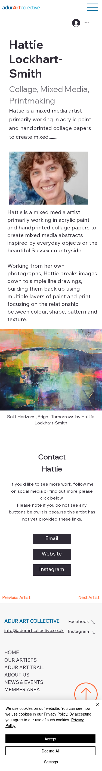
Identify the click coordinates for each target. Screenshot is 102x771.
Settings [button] (51, 761)
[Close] (94, 707)
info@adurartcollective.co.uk (34, 631)
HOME (11, 653)
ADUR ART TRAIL (24, 668)
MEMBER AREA (22, 690)
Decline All (51, 751)
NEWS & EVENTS (23, 682)
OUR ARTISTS (20, 660)
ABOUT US (16, 675)
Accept (50, 739)
